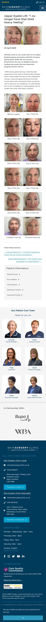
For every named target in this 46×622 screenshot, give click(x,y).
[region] (23, 613)
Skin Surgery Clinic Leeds (15, 461)
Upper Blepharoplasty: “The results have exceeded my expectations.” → (25, 260)
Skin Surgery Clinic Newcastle (17, 493)
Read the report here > (13, 580)
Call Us (41, 2)
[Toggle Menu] (42, 8)
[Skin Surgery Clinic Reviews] (5, 2)
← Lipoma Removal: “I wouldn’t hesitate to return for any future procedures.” (22, 253)
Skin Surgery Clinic (16, 8)
